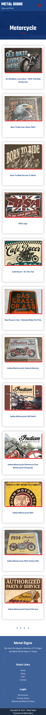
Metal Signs (28, 713)
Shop (23, 673)
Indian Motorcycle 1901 (23, 513)
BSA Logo (23, 223)
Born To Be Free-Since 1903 (23, 127)
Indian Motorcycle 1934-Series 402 (23, 561)
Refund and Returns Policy (23, 701)
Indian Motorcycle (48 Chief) (23, 416)
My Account (23, 695)
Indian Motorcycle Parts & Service (23, 609)
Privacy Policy (23, 698)
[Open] (39, 5)
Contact (23, 680)
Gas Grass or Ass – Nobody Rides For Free (23, 320)
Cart (23, 676)
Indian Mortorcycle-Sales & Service (23, 368)
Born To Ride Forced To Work (23, 175)
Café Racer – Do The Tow (23, 272)
